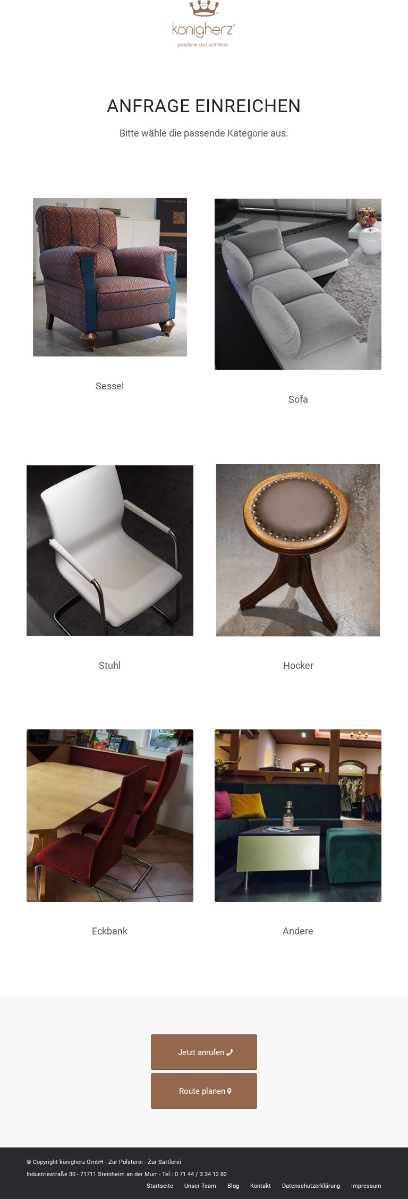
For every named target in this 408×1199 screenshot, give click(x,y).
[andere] (298, 815)
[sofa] (298, 284)
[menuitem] (376, 23)
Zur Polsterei (125, 1162)
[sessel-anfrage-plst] (110, 277)
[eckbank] (110, 815)
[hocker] (298, 550)
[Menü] (376, 23)
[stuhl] (110, 550)
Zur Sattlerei (164, 1162)
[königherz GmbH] (204, 24)
